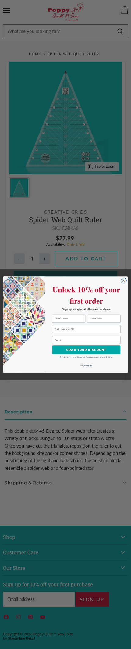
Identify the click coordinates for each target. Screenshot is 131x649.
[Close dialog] (123, 280)
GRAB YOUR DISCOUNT (86, 349)
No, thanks (86, 365)
